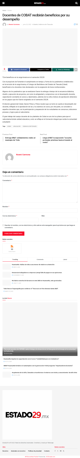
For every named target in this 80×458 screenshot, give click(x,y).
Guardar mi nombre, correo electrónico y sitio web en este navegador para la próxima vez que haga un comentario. (40, 226)
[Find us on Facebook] (55, 451)
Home (4, 10)
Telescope (50, 443)
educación (17, 126)
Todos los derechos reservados (24, 443)
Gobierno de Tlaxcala (45, 24)
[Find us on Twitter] (57, 451)
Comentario (7, 180)
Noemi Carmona (14, 24)
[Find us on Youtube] (61, 451)
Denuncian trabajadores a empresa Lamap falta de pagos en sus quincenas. (37, 272)
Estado (10, 10)
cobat (9, 126)
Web (43, 216)
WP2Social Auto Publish (31, 456)
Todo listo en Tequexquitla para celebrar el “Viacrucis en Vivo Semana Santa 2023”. (31, 288)
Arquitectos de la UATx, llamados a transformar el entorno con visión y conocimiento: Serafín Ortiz (44, 372)
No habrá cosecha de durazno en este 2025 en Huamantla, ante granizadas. (37, 280)
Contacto (47, 451)
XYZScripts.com (50, 456)
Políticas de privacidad (34, 451)
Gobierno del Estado (29, 126)
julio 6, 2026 (8, 353)
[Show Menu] (3, 3)
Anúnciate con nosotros (18, 451)
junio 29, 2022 (27, 24)
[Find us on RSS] (63, 451)
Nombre (5, 207)
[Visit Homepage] (40, 3)
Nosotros (5, 451)
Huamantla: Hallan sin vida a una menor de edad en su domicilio (33, 264)
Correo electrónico (9, 216)
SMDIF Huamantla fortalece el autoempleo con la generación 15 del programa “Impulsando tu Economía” (38, 365)
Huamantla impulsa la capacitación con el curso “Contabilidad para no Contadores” (31, 359)
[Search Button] (76, 3)
